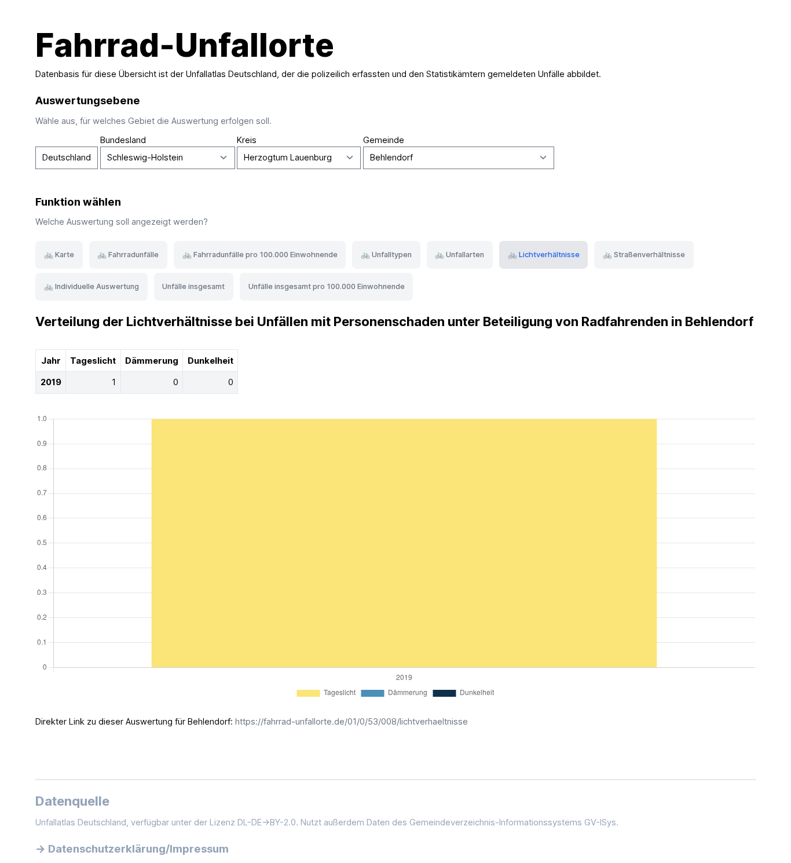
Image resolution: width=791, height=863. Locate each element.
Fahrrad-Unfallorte (184, 45)
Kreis (247, 140)
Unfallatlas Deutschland (231, 74)
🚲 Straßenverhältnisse (644, 254)
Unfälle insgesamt (193, 286)
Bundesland (123, 140)
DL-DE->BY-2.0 (266, 822)
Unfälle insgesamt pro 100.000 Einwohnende (326, 286)
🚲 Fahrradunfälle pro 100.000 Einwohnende (260, 254)
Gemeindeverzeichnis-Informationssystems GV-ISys (512, 822)
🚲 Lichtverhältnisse (544, 254)
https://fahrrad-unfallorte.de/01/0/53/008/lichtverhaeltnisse (351, 721)
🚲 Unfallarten (459, 254)
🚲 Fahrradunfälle (128, 254)
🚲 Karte (59, 254)
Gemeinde (383, 140)
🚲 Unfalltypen (386, 254)
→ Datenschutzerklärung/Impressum (132, 848)
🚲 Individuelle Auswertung (91, 286)
